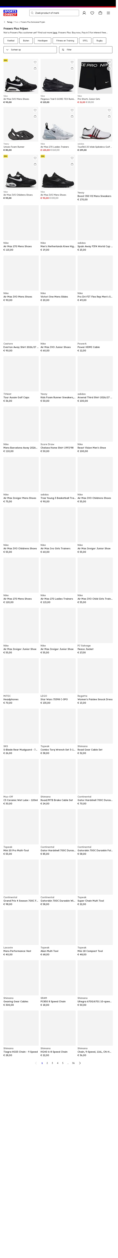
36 (73, 1063)
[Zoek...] (32, 13)
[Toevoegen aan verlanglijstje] (35, 62)
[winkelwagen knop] (100, 13)
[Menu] (108, 13)
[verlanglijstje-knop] (92, 13)
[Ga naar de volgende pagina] (79, 1063)
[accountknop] (84, 13)
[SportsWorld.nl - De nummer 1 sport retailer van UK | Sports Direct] (10, 13)
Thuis (16, 22)
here (55, 32)
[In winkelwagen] (35, 68)
